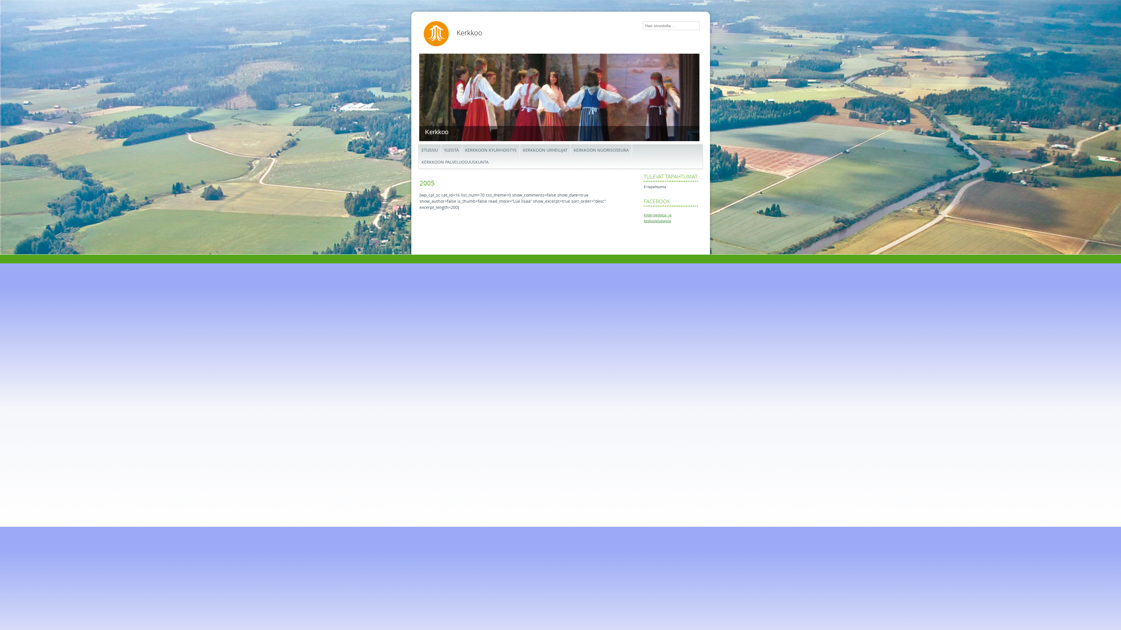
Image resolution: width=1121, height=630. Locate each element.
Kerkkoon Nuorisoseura (601, 150)
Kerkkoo (469, 33)
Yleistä (451, 150)
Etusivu (430, 150)
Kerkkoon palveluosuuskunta (455, 162)
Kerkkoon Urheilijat (545, 150)
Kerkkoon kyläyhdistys (491, 150)
